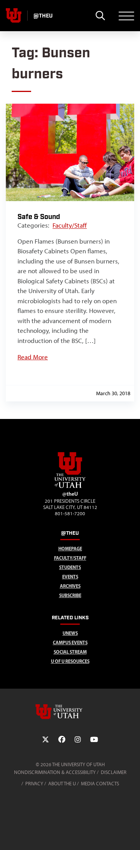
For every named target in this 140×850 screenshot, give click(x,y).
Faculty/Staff (69, 225)
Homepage (70, 548)
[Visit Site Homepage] (70, 486)
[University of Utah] (70, 711)
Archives (70, 586)
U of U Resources (70, 661)
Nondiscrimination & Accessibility (55, 772)
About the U (62, 783)
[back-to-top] (130, 834)
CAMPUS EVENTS (70, 642)
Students (70, 567)
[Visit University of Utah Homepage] (13, 15)
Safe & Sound (39, 216)
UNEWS (70, 633)
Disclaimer (113, 772)
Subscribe (70, 595)
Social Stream (70, 652)
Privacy (34, 783)
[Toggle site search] (100, 15)
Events (70, 577)
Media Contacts (100, 783)
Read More (33, 357)
